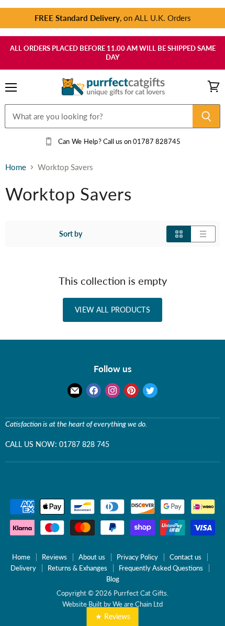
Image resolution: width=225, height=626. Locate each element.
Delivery (23, 568)
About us (91, 557)
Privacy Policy (137, 557)
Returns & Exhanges (77, 568)
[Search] (206, 116)
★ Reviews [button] (112, 616)
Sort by (70, 234)
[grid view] (178, 234)
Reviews (54, 557)
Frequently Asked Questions (161, 568)
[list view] (203, 234)
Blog (112, 579)
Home (15, 167)
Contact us (185, 557)
